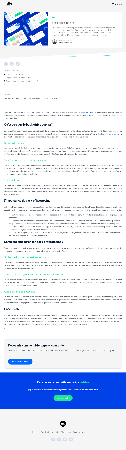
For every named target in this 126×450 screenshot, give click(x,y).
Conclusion (10, 84)
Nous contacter (63, 398)
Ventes (55, 17)
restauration (87, 112)
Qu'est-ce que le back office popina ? (19, 74)
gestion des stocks (111, 134)
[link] (7, 64)
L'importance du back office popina (18, 78)
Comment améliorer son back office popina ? (22, 81)
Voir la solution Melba (20, 361)
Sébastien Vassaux (14, 99)
